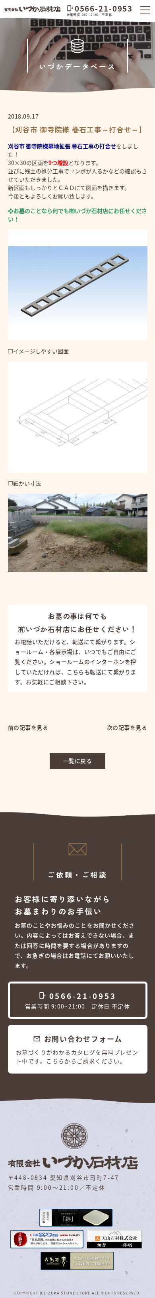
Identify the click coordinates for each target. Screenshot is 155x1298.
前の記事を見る (28, 727)
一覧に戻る (77, 761)
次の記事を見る (127, 727)
